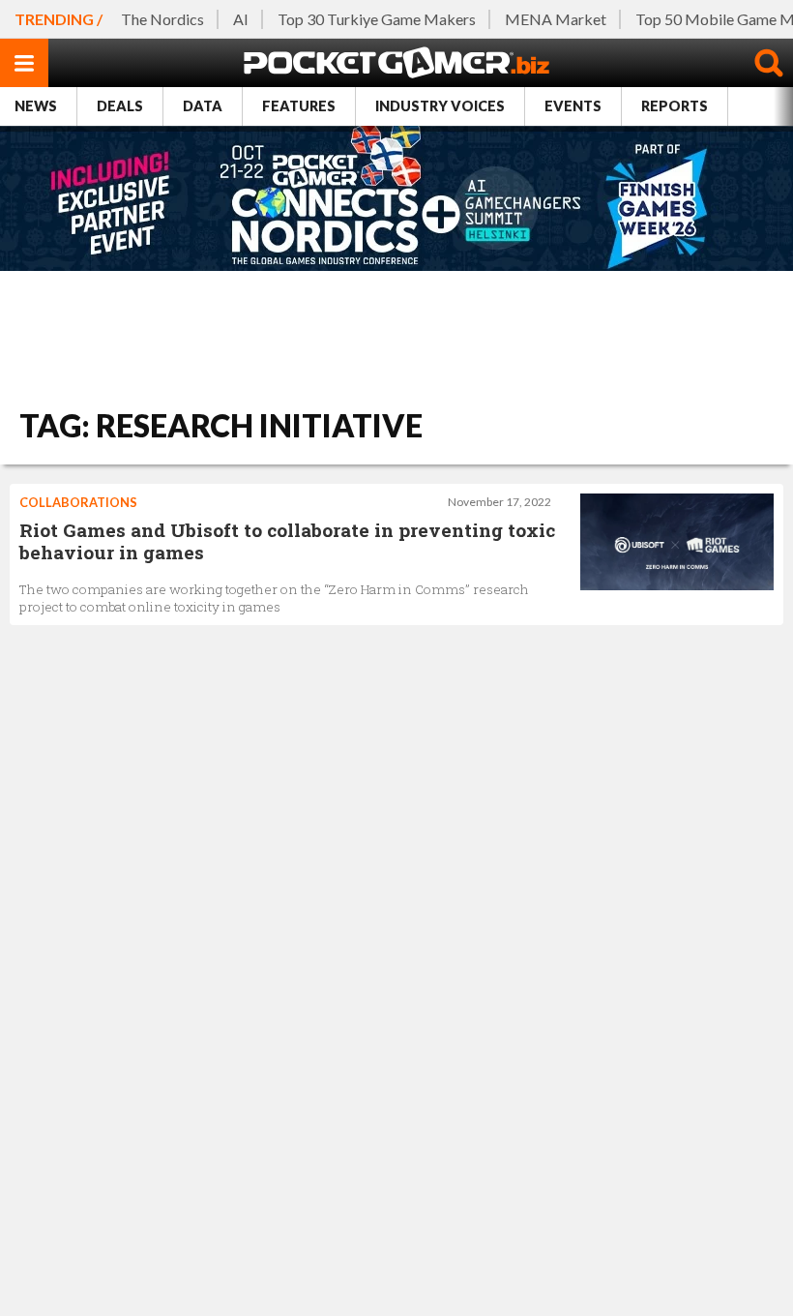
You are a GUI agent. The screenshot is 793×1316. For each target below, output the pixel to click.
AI (241, 19)
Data (202, 106)
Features (299, 106)
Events (573, 106)
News (36, 106)
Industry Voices (440, 106)
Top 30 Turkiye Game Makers (377, 19)
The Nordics (162, 19)
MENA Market (555, 19)
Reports (674, 106)
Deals (120, 106)
